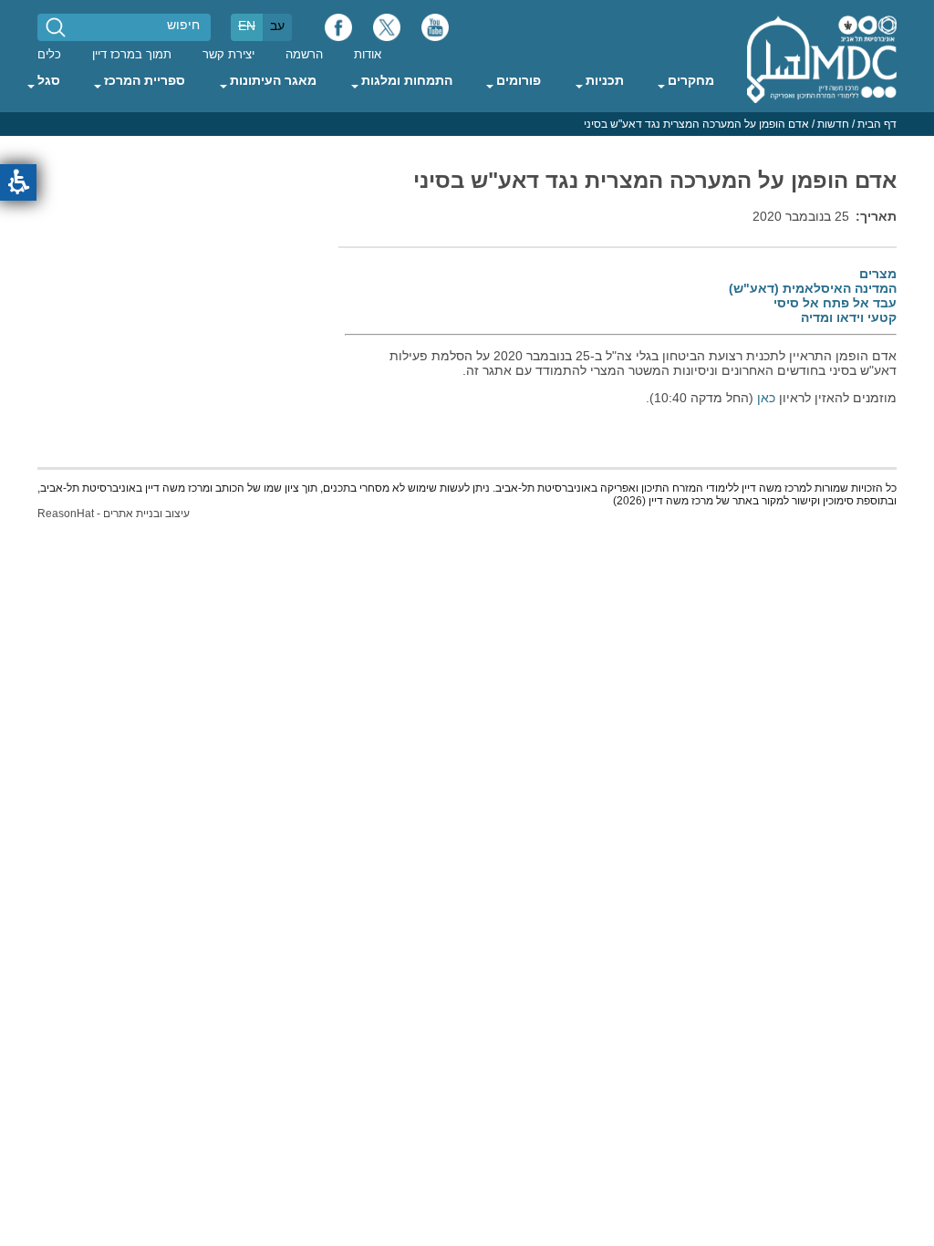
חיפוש (183, 24)
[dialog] (467, 124)
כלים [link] (49, 54)
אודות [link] (367, 54)
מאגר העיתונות (273, 80)
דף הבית (877, 124)
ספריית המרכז (144, 80)
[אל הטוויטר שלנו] (386, 32)
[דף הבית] (822, 58)
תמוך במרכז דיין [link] (131, 54)
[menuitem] (367, 53)
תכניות (605, 80)
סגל (48, 80)
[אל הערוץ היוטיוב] (435, 32)
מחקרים (691, 80)
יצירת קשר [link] (228, 54)
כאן (766, 397)
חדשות (833, 124)
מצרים (878, 273)
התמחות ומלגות (406, 80)
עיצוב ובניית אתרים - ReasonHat (113, 513)
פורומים (518, 80)
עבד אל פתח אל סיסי (835, 303)
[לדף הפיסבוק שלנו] (338, 32)
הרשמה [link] (304, 54)
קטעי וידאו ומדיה (849, 317)
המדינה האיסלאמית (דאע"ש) (813, 288)
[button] (18, 182)
